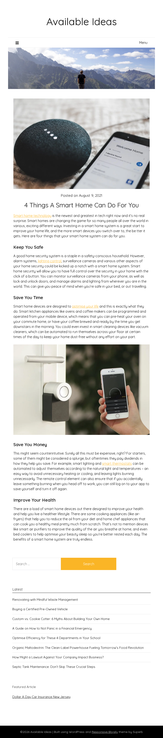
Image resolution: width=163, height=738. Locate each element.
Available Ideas (81, 21)
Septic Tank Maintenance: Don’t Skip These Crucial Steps (53, 667)
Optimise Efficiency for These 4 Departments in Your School (56, 638)
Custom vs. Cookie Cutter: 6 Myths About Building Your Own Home (61, 619)
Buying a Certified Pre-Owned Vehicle (40, 609)
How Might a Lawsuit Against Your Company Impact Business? (58, 657)
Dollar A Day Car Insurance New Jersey (41, 697)
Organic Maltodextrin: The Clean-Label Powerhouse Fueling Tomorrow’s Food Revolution (78, 648)
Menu (143, 42)
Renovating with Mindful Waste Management (45, 600)
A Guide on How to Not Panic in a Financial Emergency (52, 628)
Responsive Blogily (105, 732)
